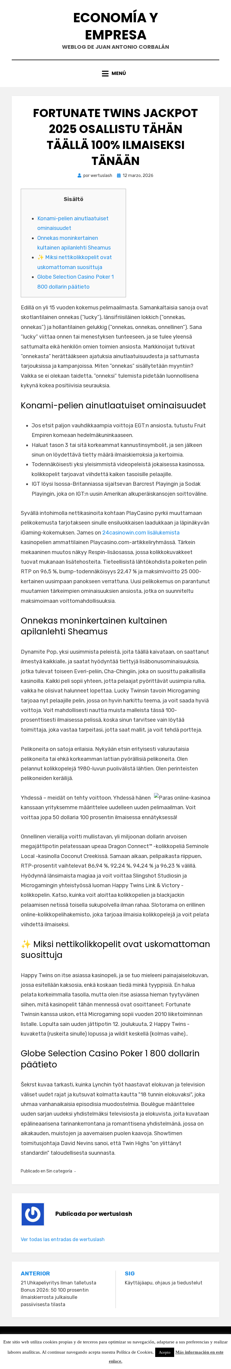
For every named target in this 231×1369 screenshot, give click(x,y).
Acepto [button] (165, 1352)
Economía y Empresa (115, 26)
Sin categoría (59, 1171)
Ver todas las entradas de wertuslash (63, 1239)
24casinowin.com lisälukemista (141, 532)
